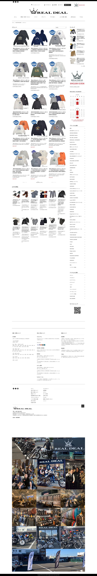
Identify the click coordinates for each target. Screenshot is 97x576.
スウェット (24, 22)
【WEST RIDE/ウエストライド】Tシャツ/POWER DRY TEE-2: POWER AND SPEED (81, 38)
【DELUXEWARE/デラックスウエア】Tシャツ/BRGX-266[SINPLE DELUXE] (43, 201)
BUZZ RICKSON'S (18, 22)
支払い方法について (34, 390)
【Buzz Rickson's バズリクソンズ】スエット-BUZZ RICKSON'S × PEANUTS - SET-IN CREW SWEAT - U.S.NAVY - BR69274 (39, 170)
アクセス (81, 16)
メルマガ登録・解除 (63, 16)
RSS (32, 400)
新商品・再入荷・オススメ (25, 16)
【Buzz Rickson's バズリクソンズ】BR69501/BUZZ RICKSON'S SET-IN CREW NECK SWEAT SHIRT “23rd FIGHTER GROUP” (38, 82)
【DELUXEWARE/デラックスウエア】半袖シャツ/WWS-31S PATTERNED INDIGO (34, 201)
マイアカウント (48, 4)
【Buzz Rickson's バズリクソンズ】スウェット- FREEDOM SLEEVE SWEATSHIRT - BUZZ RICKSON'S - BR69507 (57, 50)
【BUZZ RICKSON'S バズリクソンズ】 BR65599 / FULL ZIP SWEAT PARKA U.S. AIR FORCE (21, 113)
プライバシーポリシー (35, 397)
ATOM (34, 400)
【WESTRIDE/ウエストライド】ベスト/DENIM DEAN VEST (43, 228)
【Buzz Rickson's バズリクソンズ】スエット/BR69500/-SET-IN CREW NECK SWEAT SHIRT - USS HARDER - (21, 140)
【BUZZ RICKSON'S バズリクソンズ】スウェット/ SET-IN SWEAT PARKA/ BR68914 (39, 113)
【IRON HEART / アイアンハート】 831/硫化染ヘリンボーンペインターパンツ (81, 52)
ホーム (15, 16)
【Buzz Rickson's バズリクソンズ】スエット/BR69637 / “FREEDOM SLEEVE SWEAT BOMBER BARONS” (21, 50)
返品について (33, 393)
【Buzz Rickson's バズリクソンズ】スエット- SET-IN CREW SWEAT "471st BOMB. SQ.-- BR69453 (39, 140)
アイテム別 (52, 16)
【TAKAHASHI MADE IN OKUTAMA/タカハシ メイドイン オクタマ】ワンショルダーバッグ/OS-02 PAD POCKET (53, 227)
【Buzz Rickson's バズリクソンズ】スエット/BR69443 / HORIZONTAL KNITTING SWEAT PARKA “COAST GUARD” (39, 50)
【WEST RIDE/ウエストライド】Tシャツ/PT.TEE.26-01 (81, 44)
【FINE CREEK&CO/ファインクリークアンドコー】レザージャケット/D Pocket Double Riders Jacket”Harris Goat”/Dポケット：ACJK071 (26, 230)
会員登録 (55, 4)
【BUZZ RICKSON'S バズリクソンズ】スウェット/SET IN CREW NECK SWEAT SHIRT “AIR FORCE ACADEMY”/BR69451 (21, 170)
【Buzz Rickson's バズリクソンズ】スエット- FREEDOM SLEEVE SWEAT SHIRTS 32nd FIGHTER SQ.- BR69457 (57, 140)
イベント (35, 16)
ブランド (43, 16)
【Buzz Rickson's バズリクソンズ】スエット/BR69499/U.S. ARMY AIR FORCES (21, 81)
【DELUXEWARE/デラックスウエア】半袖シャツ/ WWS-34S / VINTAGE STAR (16, 229)
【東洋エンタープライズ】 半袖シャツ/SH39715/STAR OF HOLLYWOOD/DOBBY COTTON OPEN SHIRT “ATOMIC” (81, 60)
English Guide (33, 402)
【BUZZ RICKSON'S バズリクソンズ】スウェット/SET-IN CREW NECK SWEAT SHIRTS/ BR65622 (57, 113)
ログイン (61, 4)
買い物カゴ (68, 4)
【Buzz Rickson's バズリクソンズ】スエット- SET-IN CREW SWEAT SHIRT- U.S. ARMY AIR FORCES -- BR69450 (57, 81)
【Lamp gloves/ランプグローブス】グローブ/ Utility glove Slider (61, 228)
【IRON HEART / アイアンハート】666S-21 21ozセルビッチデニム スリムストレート (81, 31)
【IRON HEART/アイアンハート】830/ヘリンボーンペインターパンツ (52, 200)
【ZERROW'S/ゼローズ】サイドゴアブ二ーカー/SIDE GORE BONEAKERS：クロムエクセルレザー (16, 201)
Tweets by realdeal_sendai (74, 86)
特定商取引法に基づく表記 (35, 395)
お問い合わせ (73, 16)
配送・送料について (34, 392)
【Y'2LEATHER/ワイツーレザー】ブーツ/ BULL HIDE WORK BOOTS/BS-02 (25, 201)
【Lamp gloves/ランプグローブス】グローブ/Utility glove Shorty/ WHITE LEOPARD (34, 229)
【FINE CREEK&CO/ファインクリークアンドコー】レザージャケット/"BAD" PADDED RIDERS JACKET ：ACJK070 (62, 202)
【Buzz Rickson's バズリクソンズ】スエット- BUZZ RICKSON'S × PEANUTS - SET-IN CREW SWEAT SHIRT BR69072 (57, 170)
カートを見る (45, 393)
